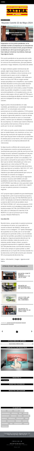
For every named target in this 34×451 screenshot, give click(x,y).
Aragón (10, 411)
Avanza (16, 411)
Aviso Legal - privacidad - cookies (17, 444)
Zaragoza (5, 426)
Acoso (4, 411)
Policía (4, 421)
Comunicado (5, 416)
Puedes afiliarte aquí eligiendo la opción (17, 435)
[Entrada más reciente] (2, 332)
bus (20, 413)
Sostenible (5, 423)
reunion (18, 421)
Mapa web (17, 447)
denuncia (13, 416)
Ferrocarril (20, 418)
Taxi (11, 423)
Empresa (12, 322)
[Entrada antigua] (32, 332)
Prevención (11, 421)
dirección (26, 416)
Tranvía (26, 423)
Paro (26, 418)
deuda (20, 416)
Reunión (23, 322)
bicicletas (14, 413)
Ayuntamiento (6, 413)
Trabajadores (18, 423)
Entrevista (18, 322)
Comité (8, 322)
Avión (21, 411)
